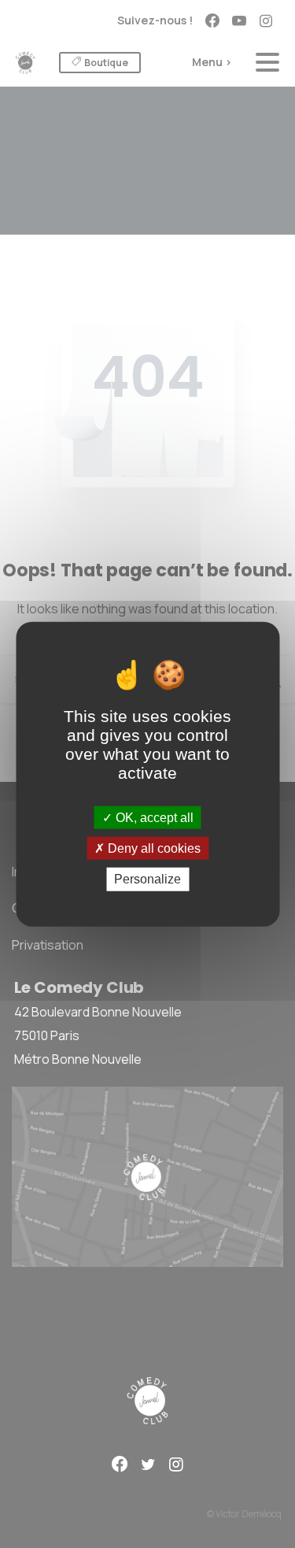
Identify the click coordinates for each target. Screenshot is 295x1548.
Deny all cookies (153, 848)
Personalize (147, 879)
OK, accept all (153, 817)
